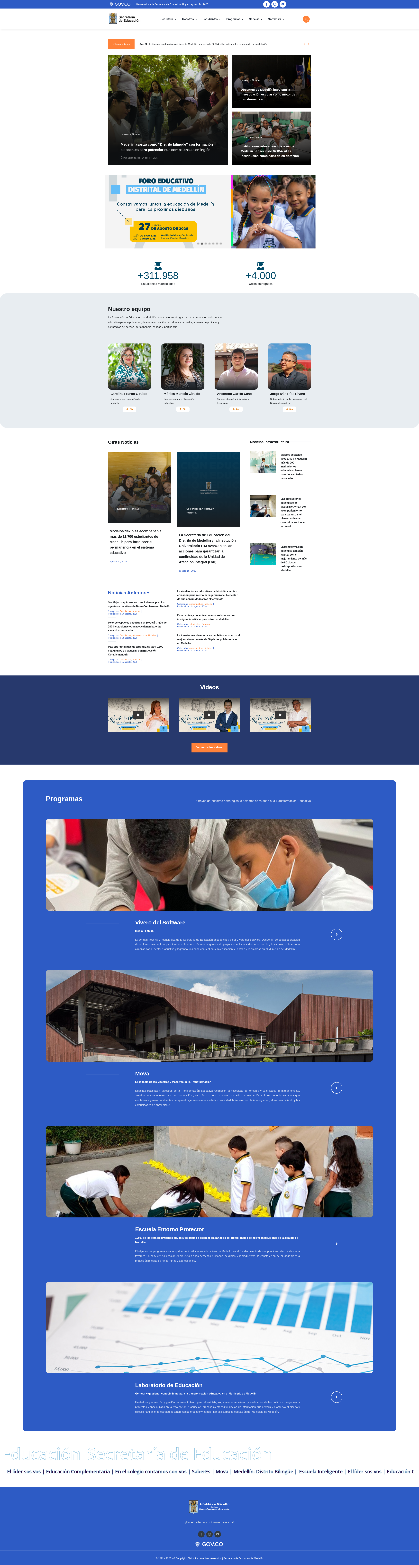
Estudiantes (125, 611)
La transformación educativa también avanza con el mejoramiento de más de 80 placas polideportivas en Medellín (208, 639)
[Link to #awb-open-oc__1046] (306, 19)
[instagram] (274, 4)
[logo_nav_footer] (209, 1501)
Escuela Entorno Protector (169, 1229)
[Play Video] (138, 715)
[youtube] (283, 4)
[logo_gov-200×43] (209, 1542)
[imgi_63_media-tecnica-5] (209, 820)
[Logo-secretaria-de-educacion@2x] (124, 13)
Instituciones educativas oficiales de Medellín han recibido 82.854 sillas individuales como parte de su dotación (270, 151)
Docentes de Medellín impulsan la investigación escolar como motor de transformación (268, 94)
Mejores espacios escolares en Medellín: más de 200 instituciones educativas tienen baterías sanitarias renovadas (137, 626)
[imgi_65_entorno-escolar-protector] (209, 1127)
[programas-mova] (209, 971)
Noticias (137, 611)
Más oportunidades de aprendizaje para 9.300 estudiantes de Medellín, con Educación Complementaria (135, 650)
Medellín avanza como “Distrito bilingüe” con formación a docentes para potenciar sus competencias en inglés (203, 44)
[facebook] (266, 4)
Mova (142, 1073)
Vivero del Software (160, 922)
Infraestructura (140, 635)
